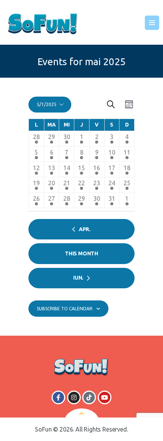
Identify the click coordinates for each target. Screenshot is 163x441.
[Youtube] (104, 397)
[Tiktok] (89, 397)
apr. (85, 229)
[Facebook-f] (58, 397)
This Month (81, 253)
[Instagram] (74, 397)
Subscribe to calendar (64, 308)
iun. (78, 278)
